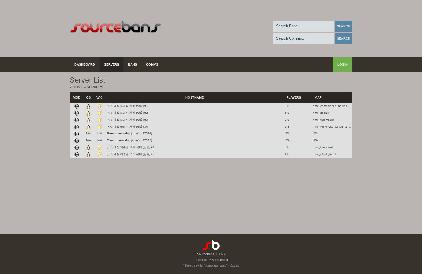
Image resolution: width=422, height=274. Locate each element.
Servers (111, 64)
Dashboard (84, 64)
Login (342, 64)
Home (78, 87)
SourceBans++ (207, 254)
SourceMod (220, 259)
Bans (132, 64)
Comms (152, 64)
